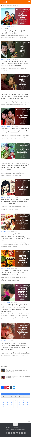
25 (7, 406)
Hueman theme (22, 429)
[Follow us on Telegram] (22, 433)
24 (3, 406)
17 (3, 404)
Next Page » (27, 360)
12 (11, 402)
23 (27, 404)
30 (27, 406)
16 (27, 402)
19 (11, 404)
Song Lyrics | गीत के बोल (5, 26)
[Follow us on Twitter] (12, 433)
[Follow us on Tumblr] (19, 433)
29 (23, 406)
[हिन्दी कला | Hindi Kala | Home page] (5, 2)
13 (15, 402)
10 (3, 402)
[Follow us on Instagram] (6, 433)
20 (15, 404)
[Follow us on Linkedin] (25, 433)
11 (7, 402)
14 (19, 402)
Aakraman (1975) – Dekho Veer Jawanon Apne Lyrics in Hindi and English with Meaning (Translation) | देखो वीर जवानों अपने (14, 273)
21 (19, 404)
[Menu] (29, 2)
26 (11, 406)
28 (19, 406)
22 (23, 404)
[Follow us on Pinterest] (17, 433)
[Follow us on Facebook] (9, 433)
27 (15, 406)
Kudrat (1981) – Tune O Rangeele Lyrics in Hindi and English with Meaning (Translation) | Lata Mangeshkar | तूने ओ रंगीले (15, 202)
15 (23, 402)
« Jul (2, 410)
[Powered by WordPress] (11, 429)
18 (7, 404)
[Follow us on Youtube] (14, 433)
